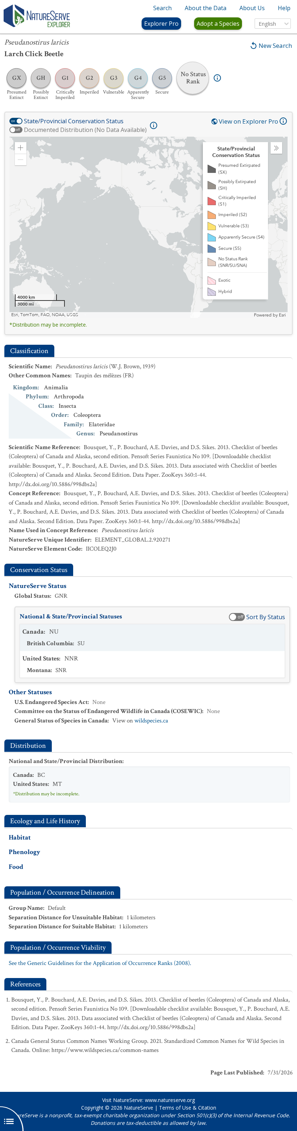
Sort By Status (265, 617)
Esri (282, 315)
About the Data (205, 8)
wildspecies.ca (151, 721)
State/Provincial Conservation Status (74, 121)
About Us (252, 8)
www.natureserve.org (170, 1100)
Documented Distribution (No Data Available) (85, 130)
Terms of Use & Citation (187, 1107)
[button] (20, 148)
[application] (148, 227)
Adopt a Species (218, 24)
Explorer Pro (161, 24)
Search (162, 8)
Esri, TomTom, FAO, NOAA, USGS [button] (44, 315)
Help (284, 8)
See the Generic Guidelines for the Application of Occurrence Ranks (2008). (100, 963)
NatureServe (138, 1107)
